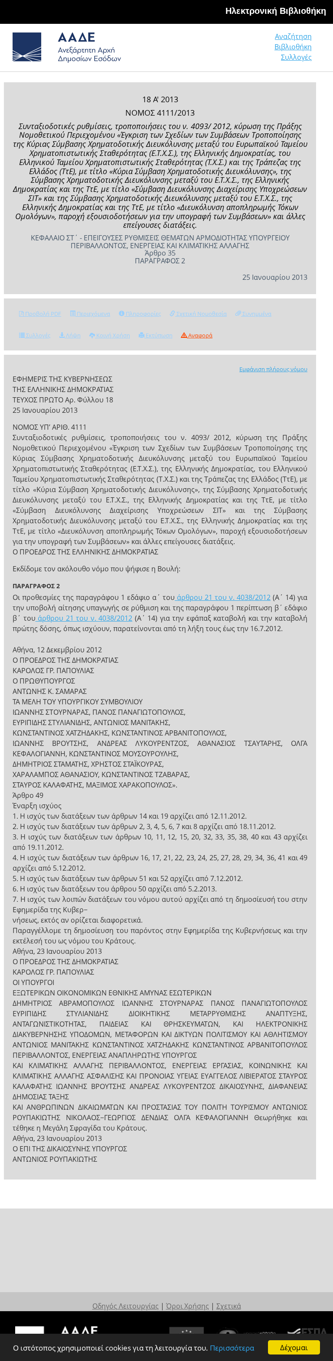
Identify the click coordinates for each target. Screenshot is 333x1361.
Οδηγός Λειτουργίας (125, 1306)
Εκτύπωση (158, 335)
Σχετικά (228, 1306)
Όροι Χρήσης (187, 1306)
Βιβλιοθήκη (293, 47)
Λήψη (73, 335)
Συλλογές (296, 57)
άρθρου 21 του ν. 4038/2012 (223, 597)
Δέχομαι (294, 1347)
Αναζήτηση (293, 36)
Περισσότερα (232, 1348)
